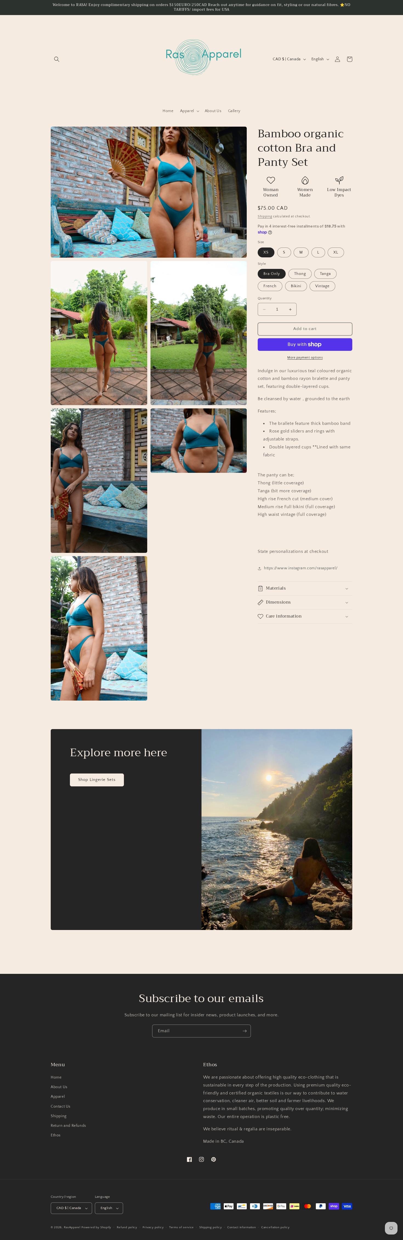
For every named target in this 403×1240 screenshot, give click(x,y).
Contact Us (60, 1106)
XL (335, 252)
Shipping (265, 216)
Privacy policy (153, 1227)
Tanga (325, 274)
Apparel (58, 1096)
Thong (300, 274)
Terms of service (181, 1227)
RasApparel (72, 1227)
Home (56, 1077)
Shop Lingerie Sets (97, 779)
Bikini (296, 286)
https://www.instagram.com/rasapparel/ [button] (300, 568)
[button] (57, 59)
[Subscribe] (245, 1031)
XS (266, 252)
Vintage (322, 286)
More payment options (305, 357)
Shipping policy (210, 1227)
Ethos (56, 1135)
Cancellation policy (275, 1227)
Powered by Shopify (96, 1227)
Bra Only (271, 274)
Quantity (265, 298)
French (270, 286)
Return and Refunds (68, 1126)
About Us (59, 1087)
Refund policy (127, 1227)
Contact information (241, 1227)
